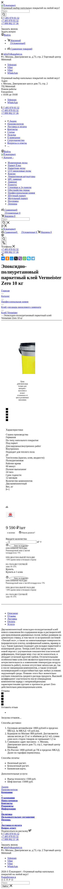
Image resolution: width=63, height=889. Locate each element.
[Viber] (20, 258)
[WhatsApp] (24, 258)
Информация (8, 808)
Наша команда (9, 800)
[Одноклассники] (7, 258)
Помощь (6, 819)
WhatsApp (12, 73)
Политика (6, 814)
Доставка (12, 618)
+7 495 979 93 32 (10, 18)
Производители (9, 789)
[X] (16, 258)
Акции (4, 787)
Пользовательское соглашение (18, 817)
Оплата (11, 621)
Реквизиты (7, 806)
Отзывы (11, 616)
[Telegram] (33, 258)
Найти (5, 886)
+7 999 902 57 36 (10, 23)
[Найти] (3, 15)
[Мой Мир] (11, 258)
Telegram (11, 64)
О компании (8, 798)
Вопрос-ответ (8, 828)
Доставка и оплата (11, 825)
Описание (12, 613)
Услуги (11, 624)
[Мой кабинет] (2, 235)
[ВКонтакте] (3, 258)
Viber (10, 67)
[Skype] (29, 258)
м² (38, 542)
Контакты (7, 803)
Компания (7, 792)
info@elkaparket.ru (13, 54)
